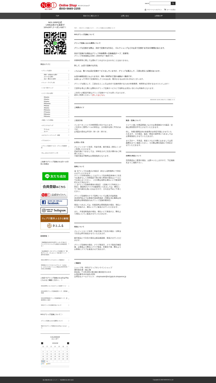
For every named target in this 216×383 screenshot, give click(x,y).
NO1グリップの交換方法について (51, 305)
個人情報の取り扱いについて (50, 380)
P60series (47, 110)
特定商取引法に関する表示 (67, 380)
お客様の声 (159, 16)
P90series (47, 116)
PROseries (47, 103)
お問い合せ (125, 16)
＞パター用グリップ (47, 88)
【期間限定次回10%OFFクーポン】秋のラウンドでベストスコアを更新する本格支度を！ (54, 244)
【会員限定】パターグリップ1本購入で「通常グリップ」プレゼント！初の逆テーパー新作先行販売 (54, 252)
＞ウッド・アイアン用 (48, 82)
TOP (57, 16)
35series (46, 97)
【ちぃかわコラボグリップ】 (50, 153)
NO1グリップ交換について (86, 28)
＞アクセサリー (46, 140)
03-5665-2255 (89, 274)
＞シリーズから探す (47, 93)
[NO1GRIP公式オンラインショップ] (48, 9)
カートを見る (171, 9)
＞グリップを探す (46, 70)
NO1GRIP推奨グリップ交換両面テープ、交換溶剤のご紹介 (54, 299)
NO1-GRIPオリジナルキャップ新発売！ (53, 260)
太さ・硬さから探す (50, 79)
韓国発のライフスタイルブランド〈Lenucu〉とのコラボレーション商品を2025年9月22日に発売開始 (54, 266)
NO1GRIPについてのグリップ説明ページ (53, 286)
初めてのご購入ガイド (91, 16)
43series (46, 99)
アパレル (46, 129)
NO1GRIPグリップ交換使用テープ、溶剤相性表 (54, 292)
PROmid (46, 106)
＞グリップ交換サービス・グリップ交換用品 (54, 146)
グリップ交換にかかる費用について (87, 43)
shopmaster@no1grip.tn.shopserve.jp (111, 276)
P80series (47, 114)
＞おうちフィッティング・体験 (50, 135)
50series (46, 101)
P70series (47, 112)
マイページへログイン (154, 9)
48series (46, 108)
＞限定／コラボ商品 (47, 120)
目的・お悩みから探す (50, 74)
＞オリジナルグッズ (47, 125)
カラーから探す (48, 76)
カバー (46, 131)
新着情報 (43, 236)
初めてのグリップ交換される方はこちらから (54, 327)
